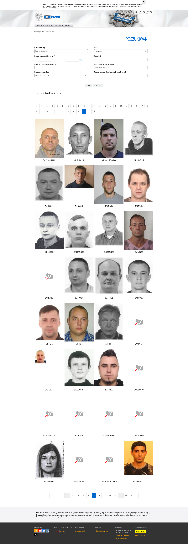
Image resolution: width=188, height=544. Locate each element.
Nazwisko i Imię (39, 48)
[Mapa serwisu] (140, 12)
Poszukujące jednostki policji (104, 64)
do (63, 60)
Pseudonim (98, 56)
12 (110, 495)
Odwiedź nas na (40, 530)
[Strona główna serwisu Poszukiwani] (136, 12)
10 (99, 495)
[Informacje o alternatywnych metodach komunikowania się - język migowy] (147, 12)
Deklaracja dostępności (101, 531)
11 (105, 495)
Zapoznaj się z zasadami (122, 535)
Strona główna (39, 31)
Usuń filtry (97, 85)
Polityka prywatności (121, 538)
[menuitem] (44, 25)
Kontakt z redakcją (80, 531)
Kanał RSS (36, 530)
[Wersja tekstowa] (144, 12)
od (35, 60)
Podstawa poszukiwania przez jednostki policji (110, 72)
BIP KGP (62, 531)
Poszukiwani (50, 31)
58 (126, 495)
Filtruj (89, 85)
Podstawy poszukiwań (42, 72)
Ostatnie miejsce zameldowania (45, 64)
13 (115, 495)
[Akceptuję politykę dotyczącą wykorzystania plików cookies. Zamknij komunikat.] (143, 1)
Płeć (95, 48)
